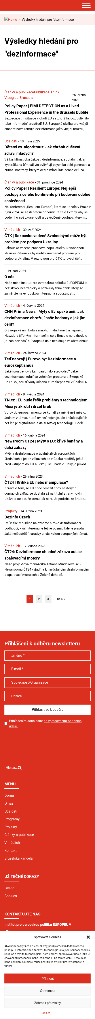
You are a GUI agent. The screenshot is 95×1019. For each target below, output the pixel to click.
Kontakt (10, 851)
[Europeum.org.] (10, 20)
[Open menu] (86, 5)
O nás (8, 803)
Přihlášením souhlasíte (45, 723)
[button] (88, 937)
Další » (61, 599)
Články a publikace (19, 92)
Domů (9, 795)
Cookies (45, 1013)
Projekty (10, 511)
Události (10, 141)
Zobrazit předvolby (47, 1003)
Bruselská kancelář (19, 858)
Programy (12, 819)
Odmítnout (47, 991)
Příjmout (48, 978)
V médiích (12, 230)
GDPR (9, 888)
